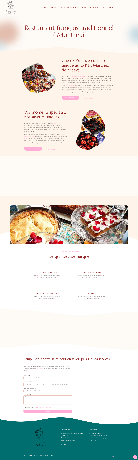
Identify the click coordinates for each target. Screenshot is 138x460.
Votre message (27, 394)
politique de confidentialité (43, 407)
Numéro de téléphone (28, 381)
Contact (111, 7)
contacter (40, 368)
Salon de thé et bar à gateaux (69, 7)
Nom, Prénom (26, 375)
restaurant (77, 213)
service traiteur (29, 137)
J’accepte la (38, 407)
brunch (56, 123)
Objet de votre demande (29, 388)
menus (26, 139)
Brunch (84, 7)
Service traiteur (94, 7)
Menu (104, 7)
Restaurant (53, 7)
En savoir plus (56, 180)
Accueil (44, 7)
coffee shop (70, 86)
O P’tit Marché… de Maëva (77, 76)
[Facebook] (109, 456)
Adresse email (52, 381)
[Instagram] (113, 456)
